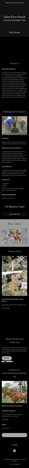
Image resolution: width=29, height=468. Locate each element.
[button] (9, 428)
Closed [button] (7, 428)
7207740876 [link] (5, 419)
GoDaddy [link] (17, 464)
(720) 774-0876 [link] (14, 33)
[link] (14, 3)
